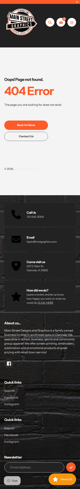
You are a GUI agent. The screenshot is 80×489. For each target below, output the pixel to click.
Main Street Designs (25, 168)
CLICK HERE (45, 302)
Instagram (11, 404)
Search (9, 391)
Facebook (11, 397)
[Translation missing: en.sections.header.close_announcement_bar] (77, 2)
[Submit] (71, 467)
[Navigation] (71, 22)
